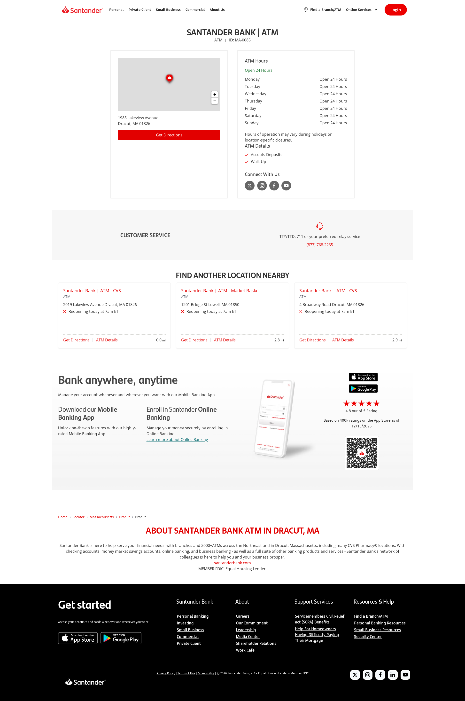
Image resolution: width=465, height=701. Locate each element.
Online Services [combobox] (359, 9)
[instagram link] (262, 185)
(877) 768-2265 (320, 244)
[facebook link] (274, 185)
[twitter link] (250, 185)
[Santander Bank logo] (82, 10)
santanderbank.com (232, 563)
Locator (79, 517)
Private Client (140, 9)
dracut (124, 517)
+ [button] (214, 94)
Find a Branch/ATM (325, 9)
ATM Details (107, 340)
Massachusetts (102, 517)
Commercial (195, 9)
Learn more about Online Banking (177, 439)
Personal (116, 9)
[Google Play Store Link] (363, 391)
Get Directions (169, 135)
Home (63, 517)
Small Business (168, 9)
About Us (217, 9)
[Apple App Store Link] (363, 380)
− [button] (214, 100)
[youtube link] (286, 185)
